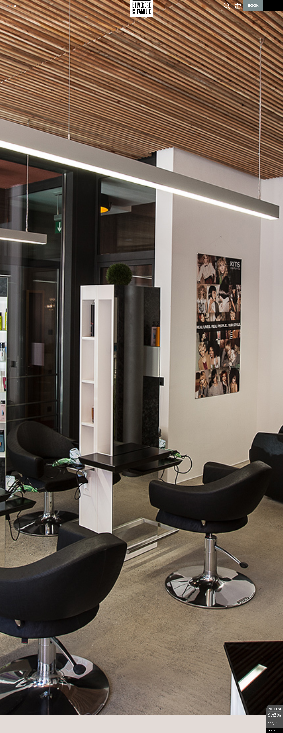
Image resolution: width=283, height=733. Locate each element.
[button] (21, 357)
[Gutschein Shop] (237, 5)
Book (253, 5)
